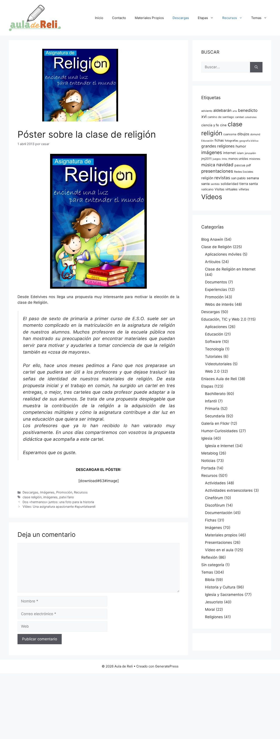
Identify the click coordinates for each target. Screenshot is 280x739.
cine (223, 125)
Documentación (218, 513)
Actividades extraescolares (229, 490)
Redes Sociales (243, 171)
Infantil (211, 401)
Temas (256, 18)
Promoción (64, 492)
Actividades (215, 483)
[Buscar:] (225, 67)
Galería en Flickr (215, 423)
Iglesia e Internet (219, 446)
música (208, 164)
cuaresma (229, 134)
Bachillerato (215, 393)
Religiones (214, 617)
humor (241, 146)
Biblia (210, 580)
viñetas (244, 189)
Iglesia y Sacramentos (224, 594)
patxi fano (66, 497)
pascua (239, 165)
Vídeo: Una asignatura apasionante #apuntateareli (59, 506)
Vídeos (211, 197)
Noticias (208, 460)
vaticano (207, 189)
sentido (215, 184)
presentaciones (217, 171)
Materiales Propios (149, 18)
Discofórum (215, 505)
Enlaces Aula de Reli (219, 379)
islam (240, 153)
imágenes (50, 497)
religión (207, 178)
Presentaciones (218, 542)
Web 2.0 (212, 371)
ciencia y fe (210, 125)
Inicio (99, 18)
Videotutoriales (218, 364)
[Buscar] (256, 67)
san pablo (238, 178)
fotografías (231, 140)
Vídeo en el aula (219, 550)
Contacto (119, 18)
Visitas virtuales (226, 189)
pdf (248, 165)
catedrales (251, 117)
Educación (207, 140)
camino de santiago (221, 117)
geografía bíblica (248, 140)
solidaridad (229, 184)
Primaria (212, 408)
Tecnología (214, 349)
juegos (217, 158)
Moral (210, 609)
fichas (219, 140)
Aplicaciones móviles (223, 254)
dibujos (243, 134)
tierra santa (248, 184)
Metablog (209, 453)
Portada (208, 468)
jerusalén (250, 153)
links (224, 158)
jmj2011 (206, 158)
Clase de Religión (216, 247)
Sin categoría (212, 565)
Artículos (212, 262)
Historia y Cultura (220, 587)
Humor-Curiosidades (219, 431)
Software (213, 341)
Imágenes (47, 492)
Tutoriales (213, 356)
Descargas (181, 18)
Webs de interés (219, 304)
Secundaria (215, 416)
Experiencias (216, 289)
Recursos (229, 18)
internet (229, 153)
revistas (222, 177)
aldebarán (222, 110)
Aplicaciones (216, 327)
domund (255, 134)
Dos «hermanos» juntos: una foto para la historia (58, 502)
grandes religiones (217, 146)
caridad (239, 117)
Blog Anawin (212, 239)
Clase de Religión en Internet (230, 269)
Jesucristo (214, 602)
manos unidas (238, 158)
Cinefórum (214, 498)
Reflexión (209, 557)
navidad (224, 164)
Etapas (203, 18)
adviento (206, 110)
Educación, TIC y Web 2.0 (223, 319)
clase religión (32, 497)
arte (235, 111)
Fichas (210, 520)
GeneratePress (166, 666)
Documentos (216, 282)
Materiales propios (221, 535)
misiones (254, 158)
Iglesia (206, 438)
